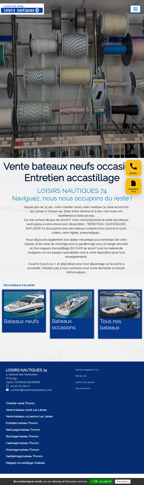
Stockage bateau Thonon (22, 436)
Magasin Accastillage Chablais (25, 462)
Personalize (123, 481)
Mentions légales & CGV (87, 370)
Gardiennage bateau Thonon (24, 456)
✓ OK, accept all (101, 481)
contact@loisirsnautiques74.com (31, 390)
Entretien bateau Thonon (22, 423)
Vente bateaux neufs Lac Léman (26, 410)
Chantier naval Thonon (20, 403)
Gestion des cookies (84, 382)
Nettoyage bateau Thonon (23, 429)
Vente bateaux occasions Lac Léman (29, 416)
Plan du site (81, 376)
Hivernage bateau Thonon (22, 449)
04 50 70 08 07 (20, 386)
